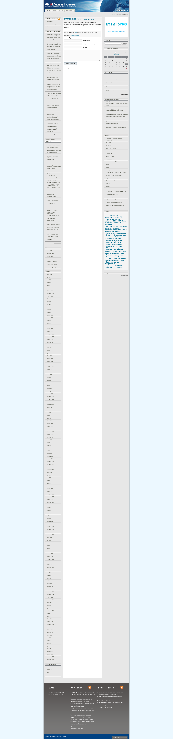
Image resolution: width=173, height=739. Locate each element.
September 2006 (50, 659)
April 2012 (49, 515)
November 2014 (50, 431)
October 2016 (50, 369)
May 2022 (49, 298)
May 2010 (49, 578)
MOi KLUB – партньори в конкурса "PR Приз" (116, 127)
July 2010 (49, 572)
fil (99, 700)
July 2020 (49, 304)
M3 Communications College (112, 161)
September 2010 (50, 567)
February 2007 (50, 651)
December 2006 (50, 656)
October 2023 (50, 290)
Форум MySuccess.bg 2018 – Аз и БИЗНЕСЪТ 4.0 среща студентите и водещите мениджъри (53, 237)
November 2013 (50, 464)
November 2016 (50, 366)
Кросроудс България (111, 82)
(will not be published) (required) (91, 43)
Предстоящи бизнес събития (114, 250)
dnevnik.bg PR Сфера (111, 148)
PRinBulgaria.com (110, 159)
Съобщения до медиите (52, 26)
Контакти (61, 10)
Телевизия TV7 (110, 267)
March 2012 (49, 518)
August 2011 (49, 537)
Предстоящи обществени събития (115, 252)
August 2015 (49, 407)
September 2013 (50, 469)
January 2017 (50, 361)
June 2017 (49, 347)
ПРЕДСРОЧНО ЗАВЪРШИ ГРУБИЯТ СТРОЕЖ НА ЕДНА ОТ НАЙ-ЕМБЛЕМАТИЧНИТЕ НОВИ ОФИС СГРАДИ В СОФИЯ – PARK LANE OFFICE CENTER (54, 185)
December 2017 (50, 334)
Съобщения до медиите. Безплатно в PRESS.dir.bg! (114, 139)
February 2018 (50, 328)
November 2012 (50, 496)
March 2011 (49, 551)
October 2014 (50, 434)
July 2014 (49, 442)
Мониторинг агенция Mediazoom (113, 169)
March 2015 (49, 420)
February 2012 (50, 521)
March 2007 (49, 648)
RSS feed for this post (74, 35)
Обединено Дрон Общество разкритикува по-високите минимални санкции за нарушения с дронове (53, 106)
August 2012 (49, 505)
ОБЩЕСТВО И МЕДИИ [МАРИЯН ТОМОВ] (116, 172)
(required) (86, 40)
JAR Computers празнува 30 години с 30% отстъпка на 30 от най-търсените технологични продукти (53, 87)
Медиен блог (109, 178)
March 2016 (49, 388)
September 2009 (50, 599)
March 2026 (49, 288)
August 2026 (49, 274)
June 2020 (49, 307)
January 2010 (50, 589)
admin (76, 32)
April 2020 (49, 309)
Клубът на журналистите (113, 238)
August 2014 (49, 439)
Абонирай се (50, 21)
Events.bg (108, 151)
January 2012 (50, 523)
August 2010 (49, 570)
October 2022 (50, 296)
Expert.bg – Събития (110, 153)
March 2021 (49, 301)
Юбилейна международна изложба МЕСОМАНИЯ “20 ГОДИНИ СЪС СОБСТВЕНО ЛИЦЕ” (117, 103)
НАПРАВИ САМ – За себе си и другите (79, 19)
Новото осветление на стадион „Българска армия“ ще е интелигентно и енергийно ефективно (54, 78)
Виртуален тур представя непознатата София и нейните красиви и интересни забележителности (54, 167)
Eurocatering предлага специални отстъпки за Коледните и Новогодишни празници (116, 109)
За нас (54, 10)
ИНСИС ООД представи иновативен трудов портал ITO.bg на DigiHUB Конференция (53, 203)
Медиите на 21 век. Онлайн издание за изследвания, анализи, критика (115, 206)
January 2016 (50, 393)
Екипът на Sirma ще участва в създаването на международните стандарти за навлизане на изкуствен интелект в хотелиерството (54, 116)
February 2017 (50, 358)
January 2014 (50, 458)
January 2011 (50, 556)
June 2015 (49, 412)
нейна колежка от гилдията (105, 692)
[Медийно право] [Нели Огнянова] (113, 175)
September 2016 (50, 372)
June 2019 (49, 312)
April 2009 (49, 608)
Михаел (100, 705)
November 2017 (50, 336)
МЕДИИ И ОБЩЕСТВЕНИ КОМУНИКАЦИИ (116, 191)
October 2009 (50, 597)
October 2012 (50, 499)
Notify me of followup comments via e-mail (75, 68)
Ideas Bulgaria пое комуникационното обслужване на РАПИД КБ (53, 175)
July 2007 (49, 637)
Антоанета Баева (103, 702)
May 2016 (49, 382)
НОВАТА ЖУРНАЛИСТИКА (112, 194)
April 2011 (49, 548)
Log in (48, 666)
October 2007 (50, 629)
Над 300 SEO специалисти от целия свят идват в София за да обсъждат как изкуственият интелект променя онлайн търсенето (54, 56)
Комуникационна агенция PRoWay (114, 78)
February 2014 (50, 456)
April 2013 (49, 483)
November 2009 (50, 594)
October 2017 (50, 339)
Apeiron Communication (111, 86)
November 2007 (50, 627)
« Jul (106, 52)
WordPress (49, 675)
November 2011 (50, 529)
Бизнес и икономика (113, 224)
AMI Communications (110, 90)
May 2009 (49, 605)
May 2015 (49, 415)
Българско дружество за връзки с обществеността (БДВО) (116, 228)
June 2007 (49, 640)
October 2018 (50, 317)
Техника (119, 267)
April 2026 (49, 285)
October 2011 (50, 532)
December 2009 (50, 591)
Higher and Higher (110, 197)
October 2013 (50, 467)
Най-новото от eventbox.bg (112, 199)
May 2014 (49, 448)
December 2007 (50, 624)
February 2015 (50, 423)
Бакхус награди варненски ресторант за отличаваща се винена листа (115, 122)
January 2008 (50, 621)
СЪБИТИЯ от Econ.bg (111, 142)
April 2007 (49, 646)
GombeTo (108, 183)
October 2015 (50, 401)
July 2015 (49, 410)
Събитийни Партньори (52, 261)
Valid (49, 669)
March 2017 (49, 355)
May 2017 (49, 350)
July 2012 (49, 507)
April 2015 (49, 418)
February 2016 (50, 391)
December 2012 (50, 494)
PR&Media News (50, 253)
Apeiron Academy (110, 156)
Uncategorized (50, 256)
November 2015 (50, 399)
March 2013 (49, 486)
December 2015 (50, 396)
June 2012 (49, 510)
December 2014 (50, 429)
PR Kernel (108, 145)
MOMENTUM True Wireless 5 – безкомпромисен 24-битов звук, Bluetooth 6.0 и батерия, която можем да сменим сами (54, 37)
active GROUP (109, 75)
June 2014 (49, 445)
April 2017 (49, 353)
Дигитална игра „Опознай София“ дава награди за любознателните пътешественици (52, 159)
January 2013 (50, 491)
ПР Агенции (49, 258)
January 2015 (50, 426)
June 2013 (49, 477)
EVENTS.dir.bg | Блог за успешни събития (115, 188)
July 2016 (49, 377)
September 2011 (50, 534)
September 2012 (50, 502)
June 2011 (49, 542)
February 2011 (50, 553)
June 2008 (49, 613)
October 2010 (50, 564)
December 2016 (50, 363)
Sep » (126, 52)
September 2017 (50, 342)
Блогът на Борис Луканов (112, 180)
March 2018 (49, 326)
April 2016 (49, 385)
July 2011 (49, 540)
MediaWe (108, 186)
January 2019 (50, 315)
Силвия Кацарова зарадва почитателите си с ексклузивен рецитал (53, 194)
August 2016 (49, 374)
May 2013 (49, 480)
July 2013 (49, 475)
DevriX (64, 736)
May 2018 (49, 323)
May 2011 (49, 545)
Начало (48, 10)
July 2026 (49, 277)
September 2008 (50, 610)
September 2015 (50, 404)
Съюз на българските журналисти (114, 202)
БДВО (107, 167)
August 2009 (49, 602)
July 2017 (49, 344)
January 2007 (50, 654)
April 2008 (49, 616)
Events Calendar (50, 250)
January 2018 (50, 331)
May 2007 (49, 643)
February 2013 (50, 488)
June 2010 (49, 575)
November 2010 (50, 561)
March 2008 (49, 618)
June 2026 (49, 279)
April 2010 (49, 580)
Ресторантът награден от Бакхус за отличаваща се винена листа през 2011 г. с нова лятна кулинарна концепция (117, 116)
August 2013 (49, 472)
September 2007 (50, 632)
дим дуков (101, 696)
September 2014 (50, 437)
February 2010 (50, 586)
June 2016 (49, 380)
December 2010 (50, 559)
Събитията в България (52, 24)
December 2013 (50, 461)
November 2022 (50, 293)
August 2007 (49, 635)
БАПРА (107, 164)
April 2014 (49, 450)
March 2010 (49, 583)
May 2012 (49, 513)
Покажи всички (57, 134)
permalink (88, 33)
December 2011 (50, 526)
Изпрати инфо (69, 10)
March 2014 (49, 453)
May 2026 (49, 282)
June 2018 (49, 320)
